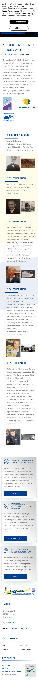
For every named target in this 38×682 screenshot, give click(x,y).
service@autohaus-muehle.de (17, 628)
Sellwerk (14, 674)
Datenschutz (6, 668)
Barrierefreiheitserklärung (11, 671)
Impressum (6, 665)
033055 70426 (11, 622)
